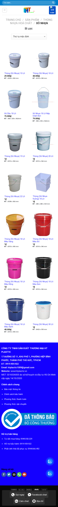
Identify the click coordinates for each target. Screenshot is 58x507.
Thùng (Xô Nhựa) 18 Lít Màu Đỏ (43, 240)
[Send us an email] (14, 474)
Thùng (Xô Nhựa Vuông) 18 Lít (40, 197)
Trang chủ (13, 19)
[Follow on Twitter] (9, 474)
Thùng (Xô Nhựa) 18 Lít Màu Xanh (14, 325)
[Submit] (53, 3)
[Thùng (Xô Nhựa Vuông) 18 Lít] (43, 180)
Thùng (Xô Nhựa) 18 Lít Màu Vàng (14, 240)
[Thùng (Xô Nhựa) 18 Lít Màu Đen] (43, 266)
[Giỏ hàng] (52, 10)
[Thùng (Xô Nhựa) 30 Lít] (43, 308)
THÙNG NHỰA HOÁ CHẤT (31, 21)
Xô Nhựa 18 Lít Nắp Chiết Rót (41, 114)
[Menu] (4, 10)
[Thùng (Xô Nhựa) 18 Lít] (43, 57)
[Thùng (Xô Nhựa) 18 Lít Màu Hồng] (15, 266)
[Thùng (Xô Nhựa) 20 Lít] (43, 140)
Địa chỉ (40, 501)
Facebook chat (39, 494)
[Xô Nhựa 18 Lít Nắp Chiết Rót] (43, 97)
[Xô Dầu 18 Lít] (15, 97)
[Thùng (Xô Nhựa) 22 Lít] (15, 180)
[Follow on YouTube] (24, 474)
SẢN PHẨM (32, 19)
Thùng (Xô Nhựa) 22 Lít (14, 196)
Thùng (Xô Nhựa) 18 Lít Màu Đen (43, 282)
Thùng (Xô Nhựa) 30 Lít (43, 324)
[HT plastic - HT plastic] (29, 10)
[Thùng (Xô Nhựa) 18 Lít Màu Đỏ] (43, 223)
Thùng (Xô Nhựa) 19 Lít (14, 156)
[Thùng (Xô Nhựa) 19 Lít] (15, 140)
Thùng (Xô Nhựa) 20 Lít (43, 156)
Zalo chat (24, 501)
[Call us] (19, 474)
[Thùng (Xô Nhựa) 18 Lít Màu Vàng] (15, 223)
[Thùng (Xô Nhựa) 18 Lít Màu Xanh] (15, 308)
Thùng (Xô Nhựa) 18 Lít (43, 73)
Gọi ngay (20, 494)
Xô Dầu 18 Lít (10, 113)
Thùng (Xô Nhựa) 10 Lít (14, 73)
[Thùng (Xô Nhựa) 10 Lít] (15, 57)
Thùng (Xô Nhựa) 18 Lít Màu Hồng (14, 282)
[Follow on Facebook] (3, 474)
